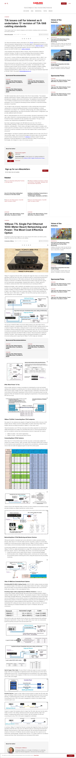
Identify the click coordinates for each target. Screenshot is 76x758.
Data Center (53, 62)
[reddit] (28, 38)
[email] (30, 38)
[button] (5, 3)
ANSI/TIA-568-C (39, 45)
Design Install (54, 37)
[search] (7, 3)
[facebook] (22, 38)
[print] (47, 38)
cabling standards (26, 49)
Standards (7, 16)
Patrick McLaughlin (9, 34)
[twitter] (26, 38)
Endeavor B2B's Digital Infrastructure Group (33, 158)
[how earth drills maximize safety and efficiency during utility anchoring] (61, 30)
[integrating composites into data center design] (61, 55)
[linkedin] (24, 38)
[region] (38, 755)
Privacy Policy (36, 755)
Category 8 (27, 136)
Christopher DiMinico (9, 241)
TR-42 (31, 42)
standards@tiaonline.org (25, 71)
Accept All (70, 755)
